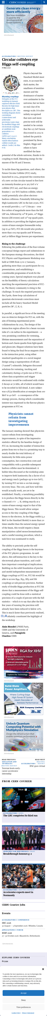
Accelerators (9, 56)
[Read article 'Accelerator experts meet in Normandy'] (23, 876)
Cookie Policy (16, 1013)
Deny (23, 1000)
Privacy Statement (28, 1013)
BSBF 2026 (7, 933)
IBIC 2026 (6, 922)
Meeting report (25, 56)
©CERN (5, 961)
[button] (43, 969)
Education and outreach (9, 763)
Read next (40, 760)
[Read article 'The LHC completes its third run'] (23, 800)
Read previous (9, 760)
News (21, 813)
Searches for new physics (16, 851)
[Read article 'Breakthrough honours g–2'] (23, 838)
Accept (24, 993)
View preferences (23, 1007)
